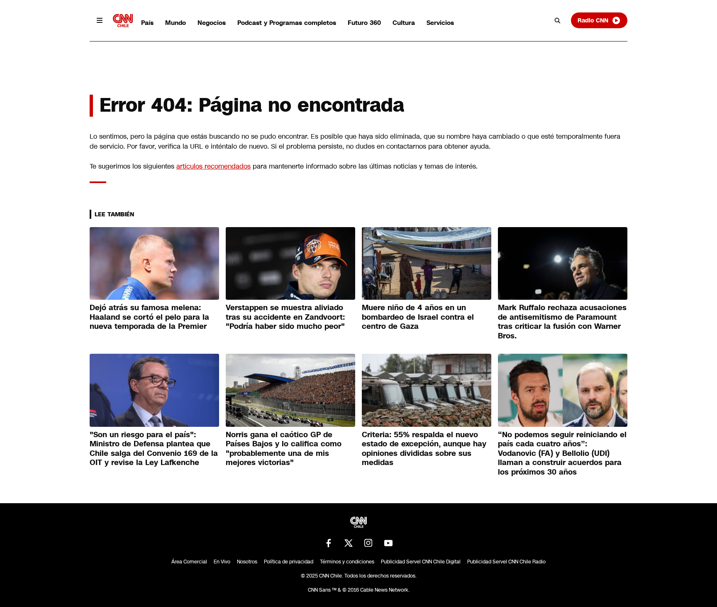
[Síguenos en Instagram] (368, 543)
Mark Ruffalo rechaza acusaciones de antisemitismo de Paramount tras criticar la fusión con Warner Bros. (562, 321)
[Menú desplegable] (100, 20)
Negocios (212, 22)
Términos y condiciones (347, 561)
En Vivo (222, 561)
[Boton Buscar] (558, 20)
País (147, 22)
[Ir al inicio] (123, 20)
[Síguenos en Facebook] (328, 543)
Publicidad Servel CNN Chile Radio (506, 561)
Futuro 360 (364, 22)
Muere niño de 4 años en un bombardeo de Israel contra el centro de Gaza (418, 317)
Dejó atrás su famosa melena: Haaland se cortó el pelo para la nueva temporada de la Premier (149, 317)
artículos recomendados (213, 166)
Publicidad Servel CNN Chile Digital (421, 561)
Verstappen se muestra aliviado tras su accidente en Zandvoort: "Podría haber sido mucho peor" (285, 317)
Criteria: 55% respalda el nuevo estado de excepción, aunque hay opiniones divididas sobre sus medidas (424, 448)
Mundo (175, 22)
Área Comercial (189, 561)
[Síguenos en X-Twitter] (348, 543)
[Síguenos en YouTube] (388, 543)
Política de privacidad (288, 561)
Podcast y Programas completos (286, 22)
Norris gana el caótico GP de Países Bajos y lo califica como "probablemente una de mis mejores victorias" (283, 448)
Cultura (404, 22)
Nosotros (247, 561)
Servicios (440, 22)
